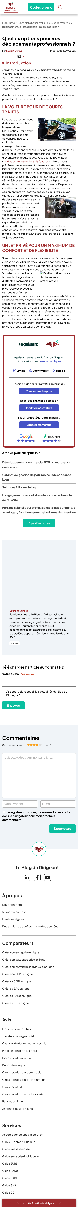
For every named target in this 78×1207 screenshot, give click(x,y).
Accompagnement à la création (22, 1134)
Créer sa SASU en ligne (17, 995)
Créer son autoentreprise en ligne (23, 959)
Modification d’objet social (19, 1050)
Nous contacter (12, 904)
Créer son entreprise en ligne (20, 952)
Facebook (37, 877)
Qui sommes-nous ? (15, 911)
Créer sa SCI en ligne (15, 1003)
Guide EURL (9, 1163)
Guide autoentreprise (16, 1149)
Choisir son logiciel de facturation (24, 1079)
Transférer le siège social (18, 1036)
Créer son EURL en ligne (17, 974)
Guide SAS (9, 1185)
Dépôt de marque (13, 1065)
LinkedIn (15, 643)
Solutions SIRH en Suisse (19, 487)
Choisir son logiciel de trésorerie (22, 1094)
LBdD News (8, 22)
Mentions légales (13, 919)
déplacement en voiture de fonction (27, 161)
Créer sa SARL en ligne (16, 981)
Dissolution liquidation (16, 1058)
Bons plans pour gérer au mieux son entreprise (44, 22)
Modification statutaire (17, 1029)
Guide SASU (10, 1170)
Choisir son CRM (13, 1087)
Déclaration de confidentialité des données (30, 926)
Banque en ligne (12, 1101)
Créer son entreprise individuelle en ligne (28, 966)
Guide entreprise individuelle (20, 1156)
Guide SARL (9, 1178)
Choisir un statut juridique (18, 1141)
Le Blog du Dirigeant (11, 7)
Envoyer (13, 705)
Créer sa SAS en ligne (16, 988)
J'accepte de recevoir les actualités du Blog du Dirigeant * (36, 693)
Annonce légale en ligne (17, 1108)
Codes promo (41, 7)
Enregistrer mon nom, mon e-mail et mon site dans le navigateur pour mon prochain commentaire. (36, 816)
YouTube (47, 877)
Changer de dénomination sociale (24, 1043)
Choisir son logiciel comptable (21, 1072)
